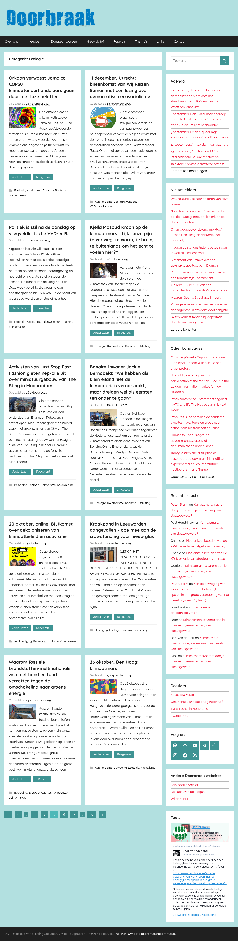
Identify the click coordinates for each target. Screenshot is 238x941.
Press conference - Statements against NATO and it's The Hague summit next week (199, 404)
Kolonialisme (115, 346)
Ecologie (19, 190)
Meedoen (34, 41)
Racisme (48, 190)
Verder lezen (20, 177)
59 (91, 814)
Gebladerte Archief (184, 785)
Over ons (11, 41)
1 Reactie (42, 779)
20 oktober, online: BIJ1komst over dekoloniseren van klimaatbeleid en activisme (41, 530)
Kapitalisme (34, 190)
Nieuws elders (52, 321)
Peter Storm (179, 504)
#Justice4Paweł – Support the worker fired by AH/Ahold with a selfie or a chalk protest (198, 362)
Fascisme (128, 630)
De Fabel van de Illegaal (188, 792)
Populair (119, 41)
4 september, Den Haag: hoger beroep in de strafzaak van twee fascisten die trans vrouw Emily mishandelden (198, 119)
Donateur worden (64, 41)
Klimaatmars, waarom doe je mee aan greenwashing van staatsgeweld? (198, 510)
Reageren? (43, 177)
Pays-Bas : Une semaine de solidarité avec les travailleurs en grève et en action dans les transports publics (197, 422)
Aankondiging (103, 201)
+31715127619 (124, 934)
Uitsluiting (143, 346)
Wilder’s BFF (180, 799)
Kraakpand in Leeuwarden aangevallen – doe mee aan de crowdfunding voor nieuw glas (123, 530)
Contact (179, 41)
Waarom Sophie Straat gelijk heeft (196, 297)
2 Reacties (42, 308)
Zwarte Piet (179, 716)
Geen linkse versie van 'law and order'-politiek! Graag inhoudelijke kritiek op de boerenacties (199, 217)
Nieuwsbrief (95, 41)
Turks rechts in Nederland (189, 708)
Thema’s (141, 41)
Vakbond (131, 201)
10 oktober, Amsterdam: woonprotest (197, 164)
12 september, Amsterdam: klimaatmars (199, 144)
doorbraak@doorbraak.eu (159, 934)
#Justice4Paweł (182, 695)
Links (160, 41)
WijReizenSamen (101, 206)
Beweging (20, 485)
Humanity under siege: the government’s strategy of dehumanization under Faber (192, 440)
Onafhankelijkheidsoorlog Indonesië (197, 702)
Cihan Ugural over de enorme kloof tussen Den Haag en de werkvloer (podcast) (196, 235)
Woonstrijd (141, 630)
